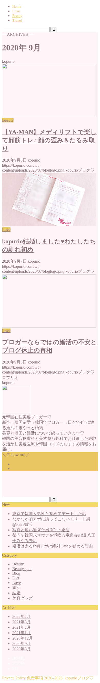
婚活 (16, 587)
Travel (17, 20)
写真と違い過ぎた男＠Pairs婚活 (40, 530)
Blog (16, 573)
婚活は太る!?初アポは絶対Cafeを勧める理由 (52, 546)
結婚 (16, 593)
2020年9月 (21, 643)
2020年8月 (21, 649)
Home (16, 6)
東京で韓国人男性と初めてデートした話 (49, 513)
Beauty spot (22, 568)
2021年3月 (21, 622)
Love (16, 11)
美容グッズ (22, 598)
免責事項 (35, 678)
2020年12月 (22, 638)
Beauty (17, 16)
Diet (15, 578)
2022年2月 (21, 616)
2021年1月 (21, 633)
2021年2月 (21, 627)
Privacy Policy (14, 678)
